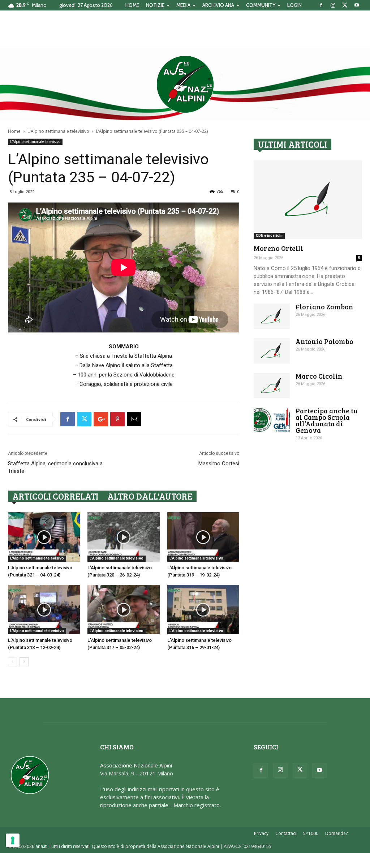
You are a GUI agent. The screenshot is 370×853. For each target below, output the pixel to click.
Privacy (261, 833)
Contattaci (285, 833)
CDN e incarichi (269, 236)
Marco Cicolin (319, 375)
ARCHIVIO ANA (218, 5)
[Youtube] (356, 5)
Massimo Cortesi (218, 463)
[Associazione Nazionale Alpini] (185, 84)
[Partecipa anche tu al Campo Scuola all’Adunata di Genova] (272, 420)
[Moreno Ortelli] (308, 199)
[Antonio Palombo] (272, 351)
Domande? (336, 833)
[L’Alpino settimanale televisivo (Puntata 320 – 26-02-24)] (123, 537)
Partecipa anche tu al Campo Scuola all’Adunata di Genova (327, 420)
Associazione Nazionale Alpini (136, 765)
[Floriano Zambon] (272, 316)
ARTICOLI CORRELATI (55, 496)
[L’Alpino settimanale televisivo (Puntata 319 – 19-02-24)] (203, 537)
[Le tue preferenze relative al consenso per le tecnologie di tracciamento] (13, 840)
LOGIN (294, 5)
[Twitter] (344, 5)
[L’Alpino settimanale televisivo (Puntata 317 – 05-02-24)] (123, 609)
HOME (132, 5)
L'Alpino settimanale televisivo (58, 131)
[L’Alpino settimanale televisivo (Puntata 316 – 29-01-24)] (203, 609)
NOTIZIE (155, 5)
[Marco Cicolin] (272, 385)
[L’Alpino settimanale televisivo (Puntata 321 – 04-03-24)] (44, 537)
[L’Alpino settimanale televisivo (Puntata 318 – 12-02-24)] (44, 609)
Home (14, 131)
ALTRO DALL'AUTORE (149, 496)
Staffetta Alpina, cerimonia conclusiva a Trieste (55, 467)
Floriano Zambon (324, 306)
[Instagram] (332, 5)
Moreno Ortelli (278, 248)
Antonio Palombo (324, 341)
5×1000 (310, 833)
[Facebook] (320, 5)
